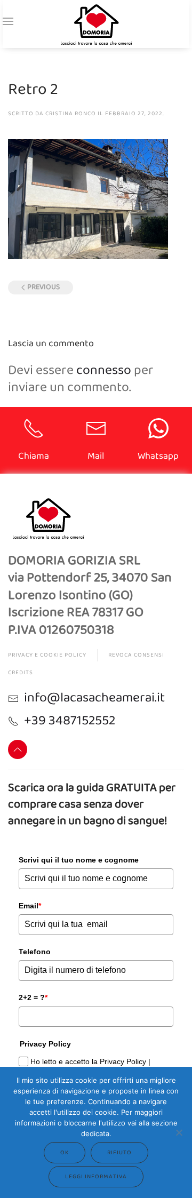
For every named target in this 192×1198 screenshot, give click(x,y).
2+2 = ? (33, 997)
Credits (20, 672)
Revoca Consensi (136, 655)
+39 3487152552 (70, 720)
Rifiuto (119, 1152)
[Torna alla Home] (96, 24)
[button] (8, 21)
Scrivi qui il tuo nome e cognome (79, 860)
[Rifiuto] (178, 1132)
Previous (43, 287)
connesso (103, 370)
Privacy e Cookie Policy (47, 655)
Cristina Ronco (70, 113)
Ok (64, 1152)
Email (30, 905)
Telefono (35, 951)
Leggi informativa (96, 1176)
